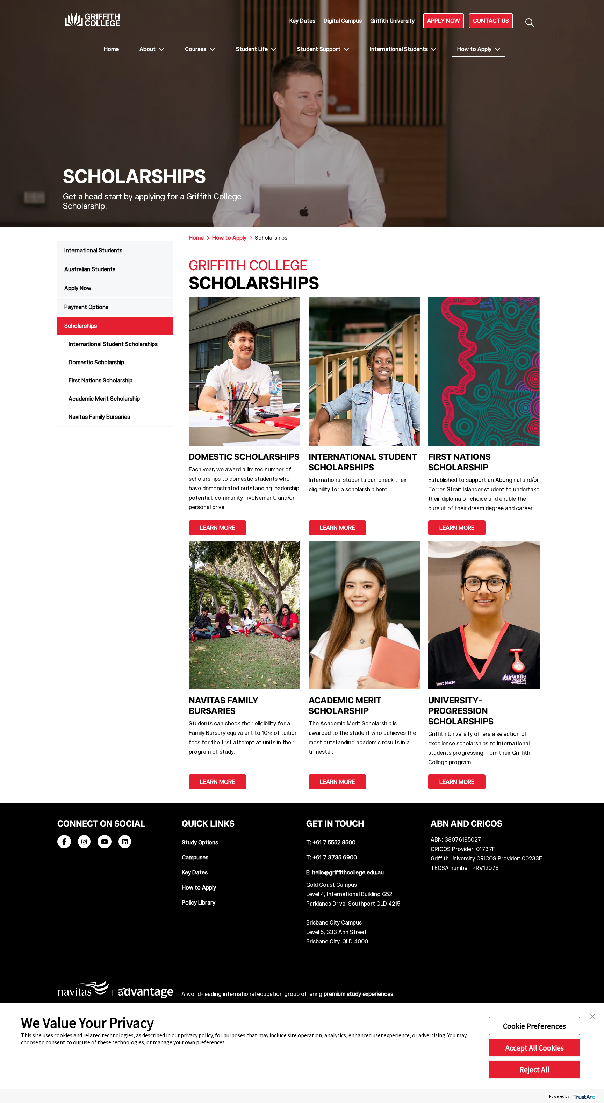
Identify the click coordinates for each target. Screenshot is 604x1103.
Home (111, 49)
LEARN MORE (217, 527)
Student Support (319, 49)
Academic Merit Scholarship (104, 398)
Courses (196, 49)
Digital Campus (343, 20)
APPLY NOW (443, 20)
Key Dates (302, 20)
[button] (592, 1015)
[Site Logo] (92, 19)
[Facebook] (64, 842)
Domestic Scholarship (96, 362)
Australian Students (89, 269)
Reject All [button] (534, 1069)
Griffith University (392, 20)
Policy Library (198, 902)
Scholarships (80, 326)
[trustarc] (583, 1096)
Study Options (200, 842)
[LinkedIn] (124, 842)
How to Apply (475, 49)
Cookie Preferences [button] (534, 1026)
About (148, 49)
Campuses (195, 857)
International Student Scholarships (113, 344)
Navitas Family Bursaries (99, 417)
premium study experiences (358, 994)
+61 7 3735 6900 (334, 857)
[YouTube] (105, 842)
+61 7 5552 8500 (333, 842)
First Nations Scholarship (100, 380)
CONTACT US (491, 20)
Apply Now (77, 288)
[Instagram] (84, 842)
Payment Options (86, 307)
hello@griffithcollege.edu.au (348, 872)
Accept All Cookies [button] (534, 1048)
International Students (399, 49)
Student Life (252, 49)
